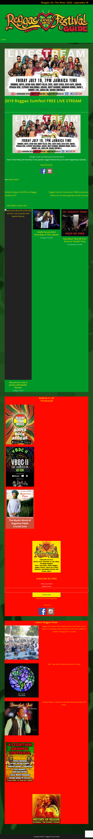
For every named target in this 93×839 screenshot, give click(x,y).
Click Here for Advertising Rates (46, 598)
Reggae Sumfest (13, 179)
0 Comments (61, 109)
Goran (10, 109)
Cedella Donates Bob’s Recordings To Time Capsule (46, 233)
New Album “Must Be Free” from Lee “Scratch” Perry (75, 240)
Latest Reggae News (42, 109)
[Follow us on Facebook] (43, 171)
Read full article (46, 165)
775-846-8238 (46, 400)
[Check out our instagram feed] (50, 171)
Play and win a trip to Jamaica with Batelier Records (18, 385)
